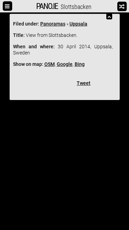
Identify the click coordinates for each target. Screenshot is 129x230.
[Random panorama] (120, 6)
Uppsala (78, 24)
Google (65, 64)
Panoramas (52, 24)
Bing (80, 64)
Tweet (83, 83)
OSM (49, 64)
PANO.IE (47, 6)
